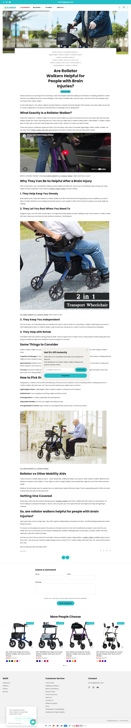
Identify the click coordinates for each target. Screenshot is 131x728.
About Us (48, 697)
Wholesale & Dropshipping (54, 709)
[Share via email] (110, 551)
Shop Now (65, 376)
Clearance (25, 7)
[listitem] (65, 2)
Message (38, 582)
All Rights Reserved (112, 720)
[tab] (65, 665)
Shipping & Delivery (52, 686)
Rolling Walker (59, 65)
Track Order (49, 683)
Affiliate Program (51, 703)
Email (69, 574)
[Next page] (125, 636)
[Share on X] (104, 551)
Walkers (36, 7)
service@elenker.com (96, 683)
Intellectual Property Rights (55, 712)
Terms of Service (51, 695)
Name (37, 574)
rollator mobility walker (65, 57)
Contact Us (49, 700)
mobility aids (76, 55)
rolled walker (75, 63)
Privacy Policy (50, 692)
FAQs (47, 706)
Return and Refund (51, 689)
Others (48, 7)
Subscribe (81, 370)
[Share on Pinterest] (107, 551)
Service (60, 7)
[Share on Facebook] (100, 551)
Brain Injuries (57, 52)
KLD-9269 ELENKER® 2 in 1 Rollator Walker (58, 176)
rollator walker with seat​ (59, 63)
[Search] (127, 7)
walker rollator (72, 65)
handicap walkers (71, 52)
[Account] (119, 7)
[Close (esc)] (87, 350)
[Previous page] (6, 636)
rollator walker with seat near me (65, 60)
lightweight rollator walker (59, 55)
